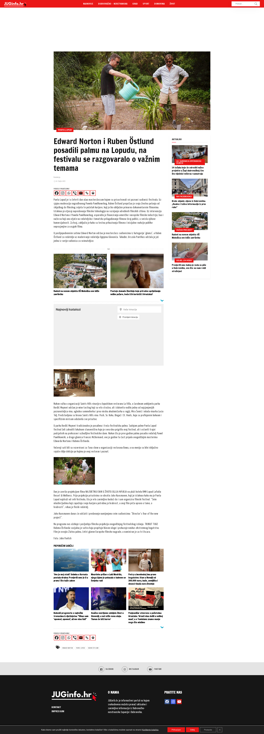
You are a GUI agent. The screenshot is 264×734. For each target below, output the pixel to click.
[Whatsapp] (69, 193)
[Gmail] (81, 193)
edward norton (67, 648)
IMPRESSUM (58, 711)
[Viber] (75, 193)
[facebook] (167, 701)
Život (172, 3)
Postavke (208, 730)
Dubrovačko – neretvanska (112, 3)
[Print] (93, 193)
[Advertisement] (132, 31)
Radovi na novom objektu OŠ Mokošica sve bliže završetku (186, 236)
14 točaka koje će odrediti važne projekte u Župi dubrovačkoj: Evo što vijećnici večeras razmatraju (188, 170)
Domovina (159, 3)
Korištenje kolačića (150, 730)
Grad (135, 3)
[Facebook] (56, 193)
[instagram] (173, 701)
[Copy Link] (87, 193)
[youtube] (179, 701)
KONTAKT (56, 707)
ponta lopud (80, 648)
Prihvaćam (176, 730)
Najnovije (88, 3)
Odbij (192, 730)
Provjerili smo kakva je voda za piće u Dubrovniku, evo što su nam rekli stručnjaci (189, 268)
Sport (146, 3)
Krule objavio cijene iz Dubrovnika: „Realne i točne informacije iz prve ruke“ (189, 204)
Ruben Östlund (93, 648)
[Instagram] (62, 193)
